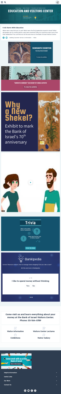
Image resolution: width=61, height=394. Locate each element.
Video (34, 38)
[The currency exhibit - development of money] (30, 52)
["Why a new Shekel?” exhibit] (30, 121)
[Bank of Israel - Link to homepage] (57, 2)
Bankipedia (36, 268)
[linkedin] (25, 391)
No (33, 286)
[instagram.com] (35, 391)
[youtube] (28, 391)
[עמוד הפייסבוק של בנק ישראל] (4, 38)
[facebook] (32, 391)
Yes (27, 286)
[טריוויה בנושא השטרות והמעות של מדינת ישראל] (30, 233)
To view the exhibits (30, 87)
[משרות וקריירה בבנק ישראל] (30, 361)
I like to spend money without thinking (30, 281)
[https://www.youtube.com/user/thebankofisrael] (7, 38)
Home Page (18, 8)
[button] (30, 182)
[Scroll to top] (30, 350)
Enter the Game (30, 248)
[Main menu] (2, 2)
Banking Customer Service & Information (20, 38)
